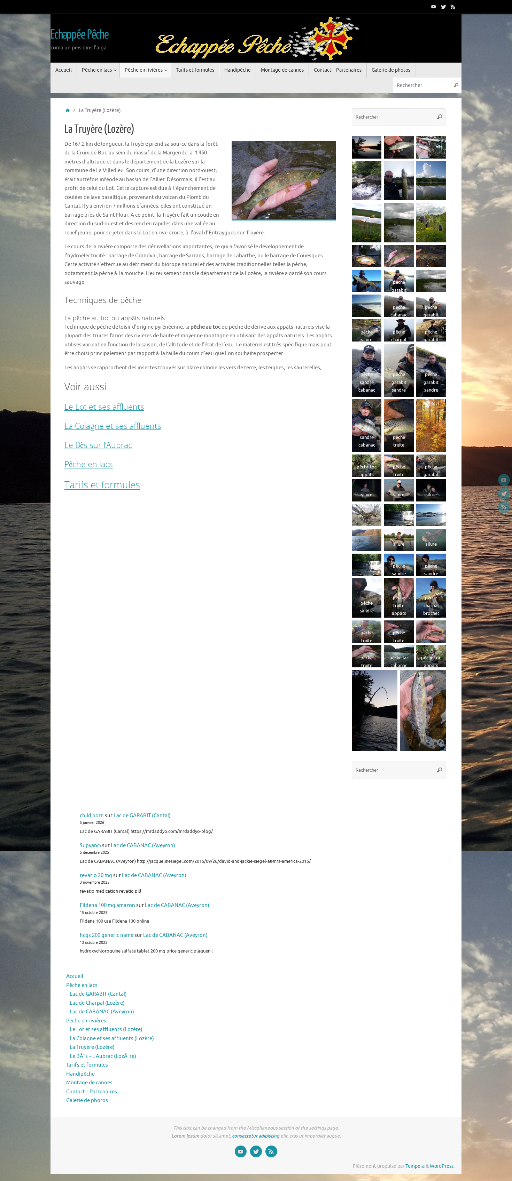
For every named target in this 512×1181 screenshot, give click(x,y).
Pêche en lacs (88, 463)
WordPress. (442, 1166)
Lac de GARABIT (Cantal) (142, 815)
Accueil (74, 976)
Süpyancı (90, 845)
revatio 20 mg (96, 875)
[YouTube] (434, 6)
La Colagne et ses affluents (112, 425)
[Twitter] (443, 6)
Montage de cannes (89, 1082)
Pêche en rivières (86, 1021)
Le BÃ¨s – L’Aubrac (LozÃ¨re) (103, 1056)
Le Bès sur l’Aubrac (98, 444)
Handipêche (80, 1074)
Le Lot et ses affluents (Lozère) (106, 1029)
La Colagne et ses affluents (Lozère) (112, 1038)
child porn (92, 815)
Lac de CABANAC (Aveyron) (143, 845)
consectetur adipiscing (255, 1136)
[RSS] (453, 6)
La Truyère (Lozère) (92, 1047)
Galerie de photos (87, 1100)
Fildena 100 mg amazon (107, 905)
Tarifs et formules (102, 484)
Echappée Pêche (80, 35)
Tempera (415, 1166)
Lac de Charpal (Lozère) (97, 1003)
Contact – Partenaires (91, 1091)
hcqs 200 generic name (106, 935)
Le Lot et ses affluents (104, 406)
